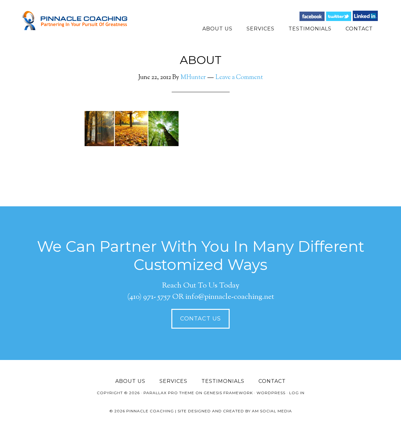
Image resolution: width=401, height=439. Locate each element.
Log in (297, 392)
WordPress (271, 392)
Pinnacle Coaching (78, 20)
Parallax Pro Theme (168, 392)
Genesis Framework (228, 392)
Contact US (200, 318)
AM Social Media (272, 411)
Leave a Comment (239, 77)
